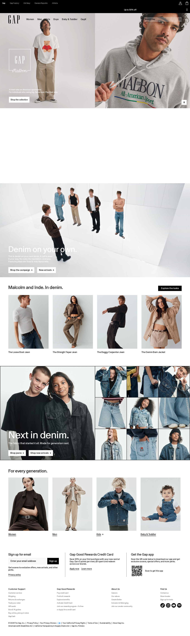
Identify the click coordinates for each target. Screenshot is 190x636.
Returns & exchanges (16, 600)
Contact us (164, 593)
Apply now (74, 569)
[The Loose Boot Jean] (28, 324)
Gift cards (12, 606)
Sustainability (105, 623)
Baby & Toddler (69, 19)
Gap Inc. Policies (77, 626)
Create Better (116, 600)
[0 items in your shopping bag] (187, 3)
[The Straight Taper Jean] (73, 324)
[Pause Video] (184, 102)
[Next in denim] (95, 413)
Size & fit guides (14, 610)
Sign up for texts (166, 600)
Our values (115, 596)
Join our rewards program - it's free (70, 606)
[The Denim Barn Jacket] (161, 324)
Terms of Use (93, 623)
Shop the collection (19, 100)
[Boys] (116, 507)
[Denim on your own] (95, 223)
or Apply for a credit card (66, 610)
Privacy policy (14, 575)
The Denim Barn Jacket (153, 352)
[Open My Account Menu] (180, 3)
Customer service (15, 593)
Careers (114, 593)
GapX (83, 19)
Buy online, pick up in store (18, 613)
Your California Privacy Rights (74, 623)
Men (39, 19)
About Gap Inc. (118, 623)
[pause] (187, 9)
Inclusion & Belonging (120, 603)
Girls (47, 19)
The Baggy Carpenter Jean (110, 352)
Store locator (165, 596)
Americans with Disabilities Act (20, 626)
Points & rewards (63, 596)
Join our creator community (121, 606)
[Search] (180, 19)
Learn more (86, 569)
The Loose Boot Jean (19, 352)
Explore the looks (170, 288)
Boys (56, 19)
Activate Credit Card (64, 603)
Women (30, 19)
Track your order (14, 603)
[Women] (28, 507)
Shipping (11, 596)
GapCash (11, 616)
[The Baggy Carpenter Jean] (117, 324)
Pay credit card (62, 593)
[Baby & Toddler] (161, 507)
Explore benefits (63, 600)
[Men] (72, 507)
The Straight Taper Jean (65, 352)
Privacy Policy (32, 623)
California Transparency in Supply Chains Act (51, 626)
